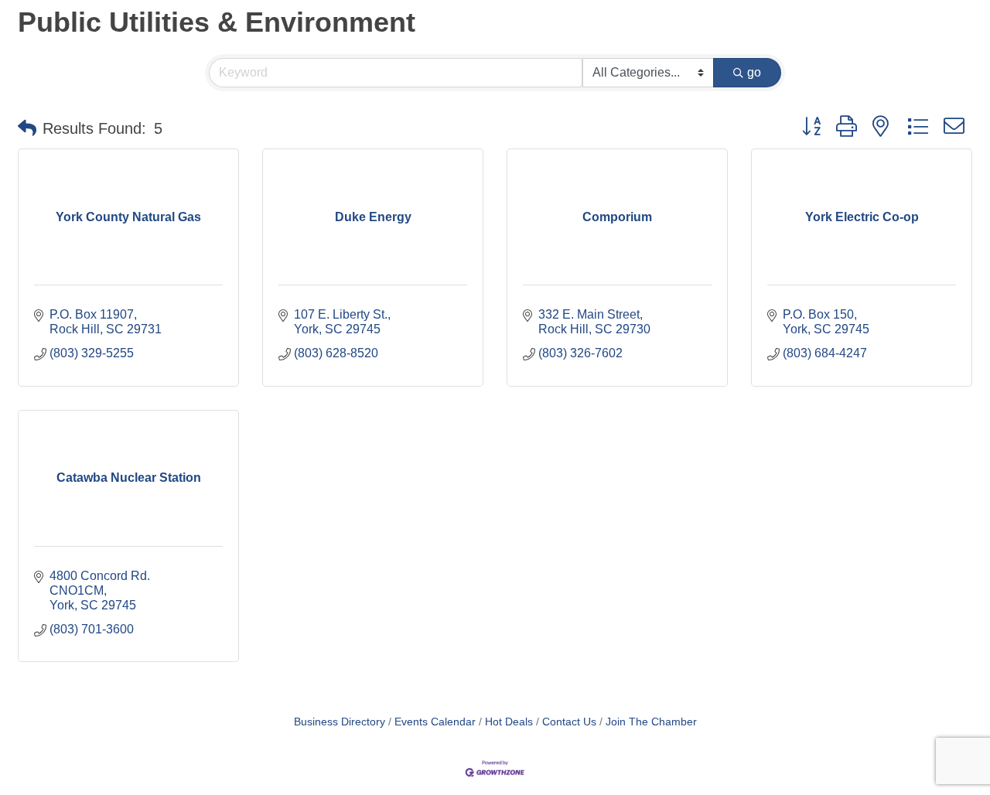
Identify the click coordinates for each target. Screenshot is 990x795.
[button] (27, 128)
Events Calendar (435, 722)
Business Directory (339, 722)
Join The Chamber (651, 722)
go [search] (754, 72)
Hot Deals (509, 722)
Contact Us (569, 722)
